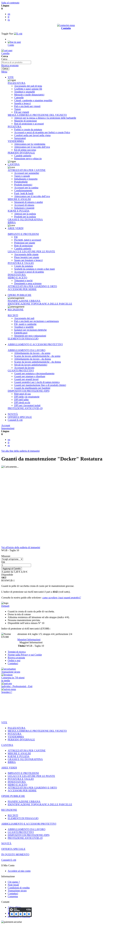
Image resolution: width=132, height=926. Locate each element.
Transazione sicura (17, 890)
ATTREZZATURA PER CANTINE (27, 170)
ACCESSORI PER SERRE (22, 289)
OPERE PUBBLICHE (19, 295)
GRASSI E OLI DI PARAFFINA (25, 219)
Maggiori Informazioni (28, 639)
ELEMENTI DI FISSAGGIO (23, 338)
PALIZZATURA (16, 83)
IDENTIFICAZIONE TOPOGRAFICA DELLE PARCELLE (40, 303)
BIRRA (12, 222)
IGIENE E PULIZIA (18, 210)
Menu (4, 71)
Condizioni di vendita (19, 887)
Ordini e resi (14, 660)
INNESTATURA (17, 274)
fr (8, 16)
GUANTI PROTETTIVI (21, 370)
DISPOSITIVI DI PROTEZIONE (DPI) (28, 391)
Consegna (13, 896)
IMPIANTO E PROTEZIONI (23, 234)
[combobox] (16, 62)
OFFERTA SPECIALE (20, 417)
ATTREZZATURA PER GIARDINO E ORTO (32, 286)
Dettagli (5, 606)
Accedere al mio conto (19, 871)
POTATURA (14, 126)
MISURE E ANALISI (19, 199)
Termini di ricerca (17, 651)
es (9, 19)
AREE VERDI (15, 228)
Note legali (13, 884)
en (9, 14)
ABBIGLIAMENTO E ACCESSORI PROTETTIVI (35, 344)
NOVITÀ (13, 414)
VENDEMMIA (16, 141)
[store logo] (18, 33)
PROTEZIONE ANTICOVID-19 (25, 408)
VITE (11, 77)
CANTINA (14, 164)
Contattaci (13, 663)
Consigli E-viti (15, 420)
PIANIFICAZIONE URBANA (24, 300)
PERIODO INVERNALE (21, 152)
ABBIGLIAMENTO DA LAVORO (26, 350)
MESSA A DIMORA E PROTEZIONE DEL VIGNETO (37, 115)
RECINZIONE (16, 309)
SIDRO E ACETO (17, 277)
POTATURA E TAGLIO (21, 263)
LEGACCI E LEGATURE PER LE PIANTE (31, 251)
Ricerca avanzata (10, 65)
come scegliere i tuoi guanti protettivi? (61, 597)
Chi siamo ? (14, 881)
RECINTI (13, 315)
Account (5, 425)
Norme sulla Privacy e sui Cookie (25, 654)
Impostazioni (7, 428)
